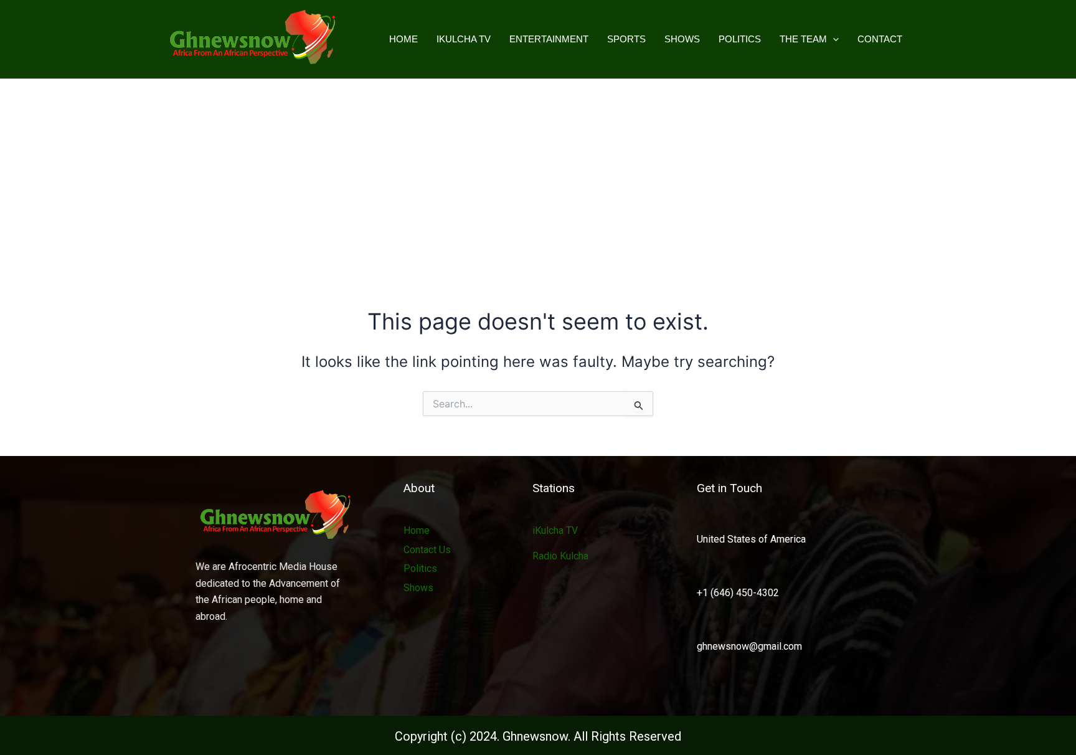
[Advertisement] (538, 172)
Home (403, 39)
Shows (682, 39)
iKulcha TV (464, 39)
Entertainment (548, 39)
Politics (740, 39)
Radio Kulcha (560, 556)
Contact (879, 39)
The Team (803, 39)
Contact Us (427, 550)
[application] (833, 39)
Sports (626, 39)
